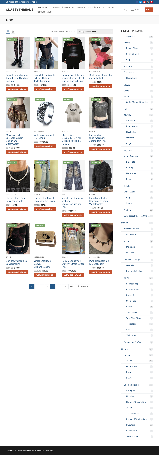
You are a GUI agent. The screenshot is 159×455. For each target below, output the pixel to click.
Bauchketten (132, 126)
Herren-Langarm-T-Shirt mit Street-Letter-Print (73, 264)
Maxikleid (130, 247)
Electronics (129, 72)
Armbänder (131, 120)
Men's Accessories (132, 156)
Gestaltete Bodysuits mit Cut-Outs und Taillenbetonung (44, 78)
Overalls (130, 265)
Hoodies (130, 396)
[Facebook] (137, 2)
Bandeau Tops (132, 283)
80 (71, 286)
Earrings (130, 167)
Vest (128, 329)
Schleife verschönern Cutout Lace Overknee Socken (17, 78)
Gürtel (127, 90)
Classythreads (19, 9)
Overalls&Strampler (133, 259)
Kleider (127, 241)
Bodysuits (38, 71)
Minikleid (130, 252)
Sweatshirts (131, 430)
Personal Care (132, 54)
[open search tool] (125, 10)
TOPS (126, 278)
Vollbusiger (131, 335)
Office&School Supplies (137, 102)
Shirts (129, 306)
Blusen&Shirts (132, 289)
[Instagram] (147, 2)
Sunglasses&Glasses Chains (137, 216)
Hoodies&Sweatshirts (136, 402)
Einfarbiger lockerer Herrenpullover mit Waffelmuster (99, 201)
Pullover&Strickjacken (136, 419)
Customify (49, 450)
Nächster (82, 286)
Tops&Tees (131, 324)
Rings (128, 179)
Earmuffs (128, 66)
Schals (127, 186)
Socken (127, 210)
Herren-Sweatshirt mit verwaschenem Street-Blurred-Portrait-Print (73, 78)
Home (126, 96)
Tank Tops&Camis (134, 318)
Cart (148, 10)
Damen (9, 131)
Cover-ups (131, 234)
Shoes (129, 203)
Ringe (128, 143)
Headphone (131, 78)
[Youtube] (144, 2)
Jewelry (127, 115)
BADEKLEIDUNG (131, 228)
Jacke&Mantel (132, 413)
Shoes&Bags (129, 191)
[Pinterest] (151, 2)
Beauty (127, 42)
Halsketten (131, 132)
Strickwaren (131, 312)
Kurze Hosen (132, 366)
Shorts (129, 378)
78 (58, 286)
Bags (128, 197)
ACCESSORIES (11, 71)
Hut (125, 109)
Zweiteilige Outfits (132, 342)
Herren (65, 71)
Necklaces (131, 173)
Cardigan (130, 390)
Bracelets (130, 162)
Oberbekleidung (131, 385)
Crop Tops (131, 301)
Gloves (127, 85)
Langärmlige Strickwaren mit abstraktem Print (97, 138)
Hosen (127, 355)
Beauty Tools (132, 48)
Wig (128, 59)
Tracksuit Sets (132, 436)
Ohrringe (130, 137)
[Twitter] (140, 2)
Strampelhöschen (134, 271)
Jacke (129, 407)
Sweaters (130, 425)
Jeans (129, 360)
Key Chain (128, 150)
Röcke (129, 372)
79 (65, 286)
